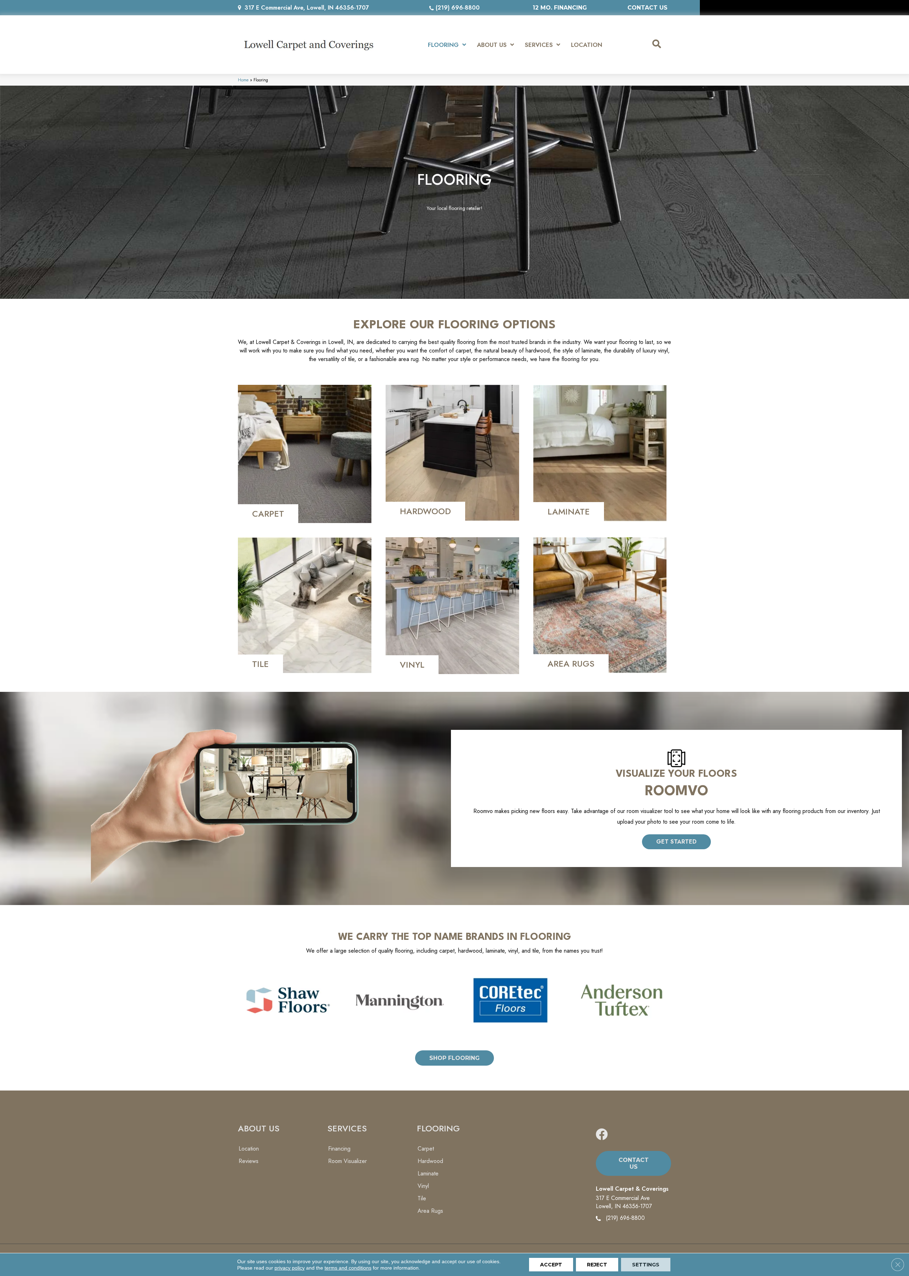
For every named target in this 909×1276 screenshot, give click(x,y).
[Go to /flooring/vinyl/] (452, 605)
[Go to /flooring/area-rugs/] (600, 605)
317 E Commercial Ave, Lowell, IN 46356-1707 (307, 8)
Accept (551, 1264)
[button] (676, 841)
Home (243, 80)
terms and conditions (348, 1268)
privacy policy (289, 1268)
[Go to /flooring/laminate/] (600, 453)
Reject (597, 1264)
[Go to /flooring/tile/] (304, 605)
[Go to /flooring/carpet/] (304, 454)
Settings (645, 1264)
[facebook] (602, 1134)
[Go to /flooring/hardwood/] (452, 453)
